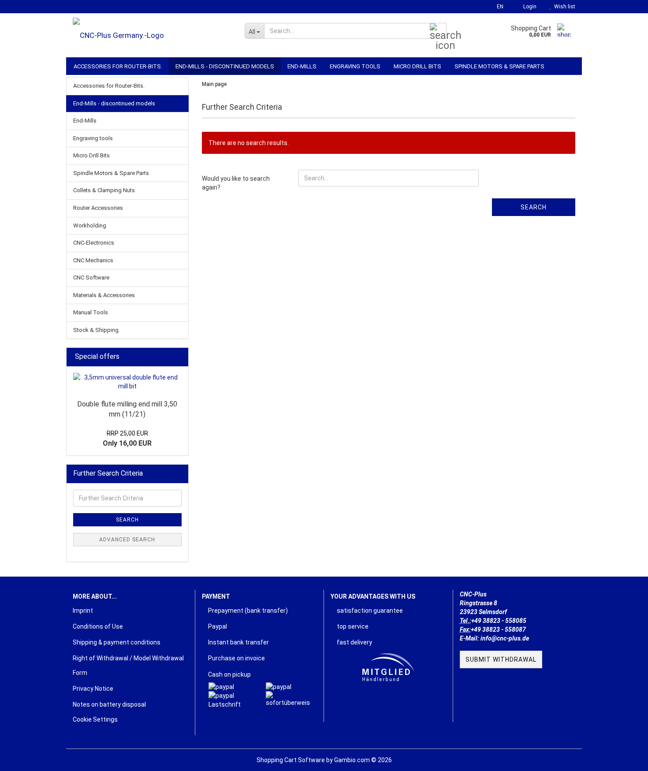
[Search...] (438, 31)
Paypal (217, 626)
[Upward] (624, 758)
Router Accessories (98, 208)
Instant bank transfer (238, 642)
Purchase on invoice (236, 658)
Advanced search (127, 539)
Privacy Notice (93, 688)
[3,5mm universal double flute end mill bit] (127, 382)
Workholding (89, 225)
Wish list (563, 7)
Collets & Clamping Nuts (104, 190)
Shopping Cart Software (291, 760)
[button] (497, 6)
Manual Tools (90, 312)
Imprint (83, 610)
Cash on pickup (229, 674)
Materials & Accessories (104, 295)
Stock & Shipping (96, 330)
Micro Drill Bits (417, 66)
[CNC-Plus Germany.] (152, 35)
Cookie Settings (95, 719)
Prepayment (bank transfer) (247, 610)
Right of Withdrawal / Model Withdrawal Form (128, 665)
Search (534, 207)
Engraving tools (355, 66)
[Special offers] (179, 357)
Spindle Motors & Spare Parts (499, 66)
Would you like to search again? (236, 183)
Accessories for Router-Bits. (118, 66)
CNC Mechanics (93, 260)
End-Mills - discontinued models (224, 66)
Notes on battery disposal (109, 704)
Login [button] (528, 7)
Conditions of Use (98, 626)
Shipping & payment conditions (116, 642)
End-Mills (302, 66)
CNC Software (91, 277)
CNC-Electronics (93, 242)
